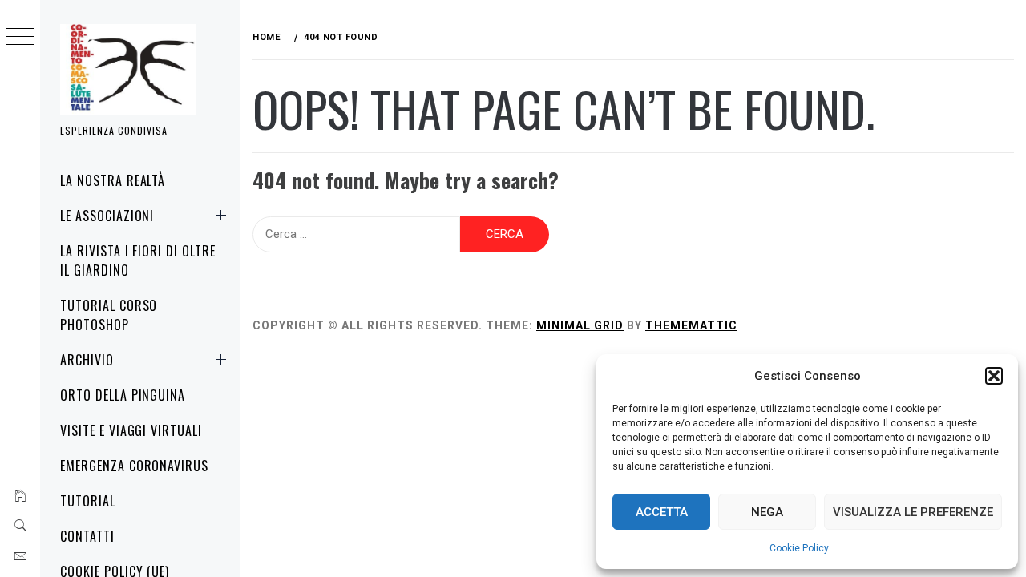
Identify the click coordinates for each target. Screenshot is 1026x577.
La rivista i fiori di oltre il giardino (138, 260)
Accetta (662, 512)
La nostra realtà (112, 180)
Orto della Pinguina (122, 395)
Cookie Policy (799, 548)
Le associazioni (107, 215)
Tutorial (87, 500)
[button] (994, 376)
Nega (767, 512)
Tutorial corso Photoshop (108, 315)
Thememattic (691, 325)
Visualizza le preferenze (913, 512)
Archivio (87, 359)
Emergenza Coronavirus (134, 465)
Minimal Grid (580, 325)
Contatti (87, 536)
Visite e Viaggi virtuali (131, 430)
